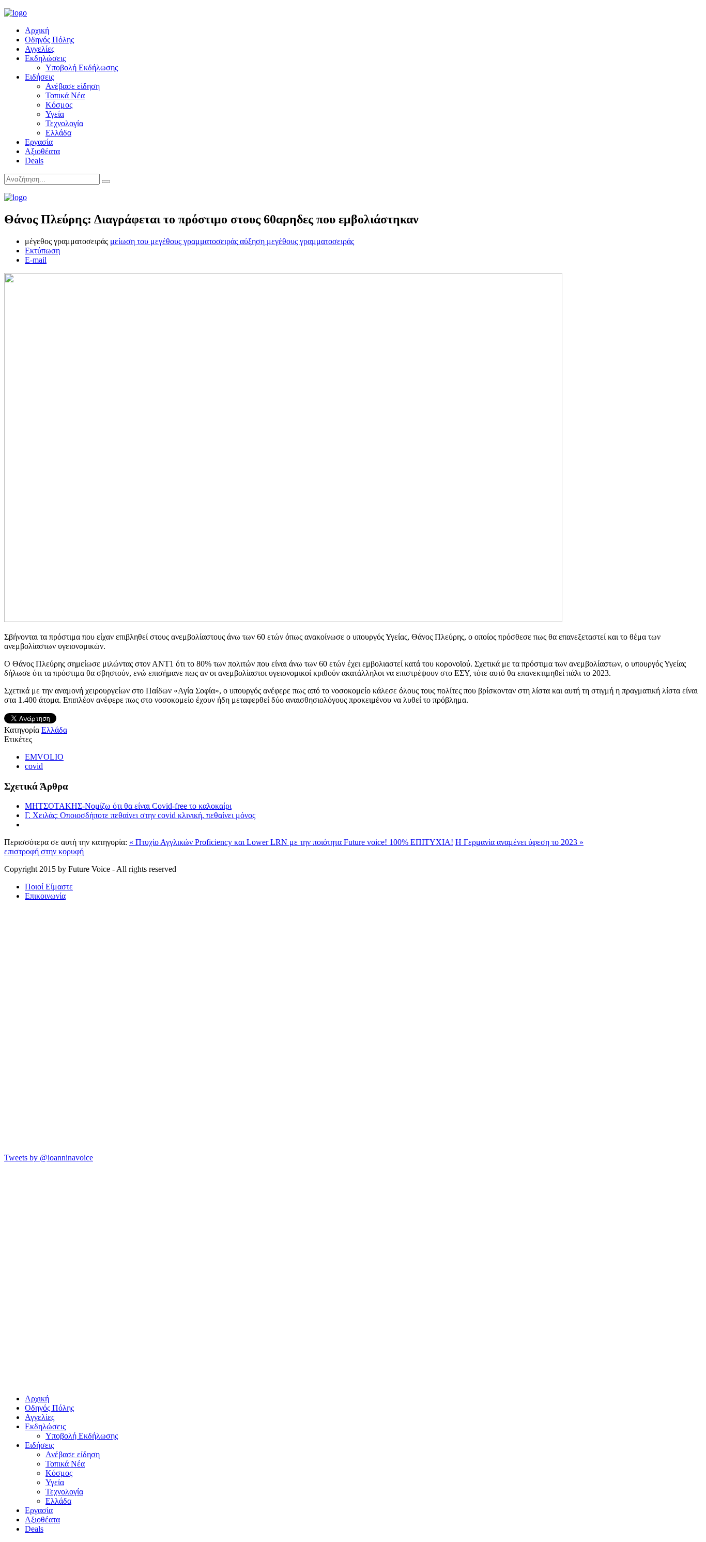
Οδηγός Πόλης (49, 39)
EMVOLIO (44, 756)
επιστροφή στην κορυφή (44, 851)
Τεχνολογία (64, 123)
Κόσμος (58, 104)
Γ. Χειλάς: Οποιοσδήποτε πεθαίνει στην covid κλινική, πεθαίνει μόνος (140, 815)
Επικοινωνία (45, 895)
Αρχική (37, 30)
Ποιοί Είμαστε (49, 886)
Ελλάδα (58, 132)
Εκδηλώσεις (45, 58)
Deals (34, 160)
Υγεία (54, 114)
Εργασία (39, 142)
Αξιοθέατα (42, 151)
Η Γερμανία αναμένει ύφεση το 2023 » (519, 842)
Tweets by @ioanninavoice (48, 1157)
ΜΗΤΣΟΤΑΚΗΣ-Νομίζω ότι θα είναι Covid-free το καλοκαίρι (128, 806)
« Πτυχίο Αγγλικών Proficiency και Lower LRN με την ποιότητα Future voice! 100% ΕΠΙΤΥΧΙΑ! (291, 842)
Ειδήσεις (39, 76)
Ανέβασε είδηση (72, 86)
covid (34, 766)
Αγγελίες (39, 48)
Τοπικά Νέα (65, 95)
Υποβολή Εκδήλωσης (81, 67)
